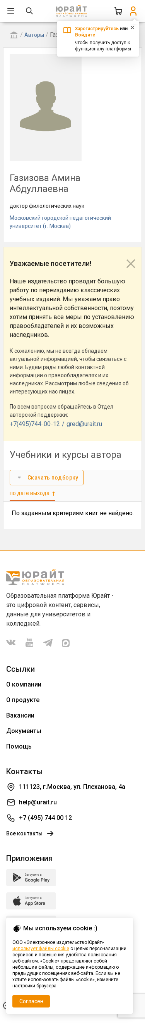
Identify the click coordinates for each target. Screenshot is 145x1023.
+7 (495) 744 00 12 (45, 817)
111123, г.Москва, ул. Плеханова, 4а (72, 786)
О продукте (22, 700)
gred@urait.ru (84, 424)
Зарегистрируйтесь (97, 28)
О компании (23, 684)
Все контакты (24, 833)
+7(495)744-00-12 (35, 424)
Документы (23, 731)
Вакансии (20, 715)
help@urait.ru (38, 802)
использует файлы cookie (40, 948)
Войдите (85, 35)
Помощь (19, 746)
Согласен (31, 1001)
